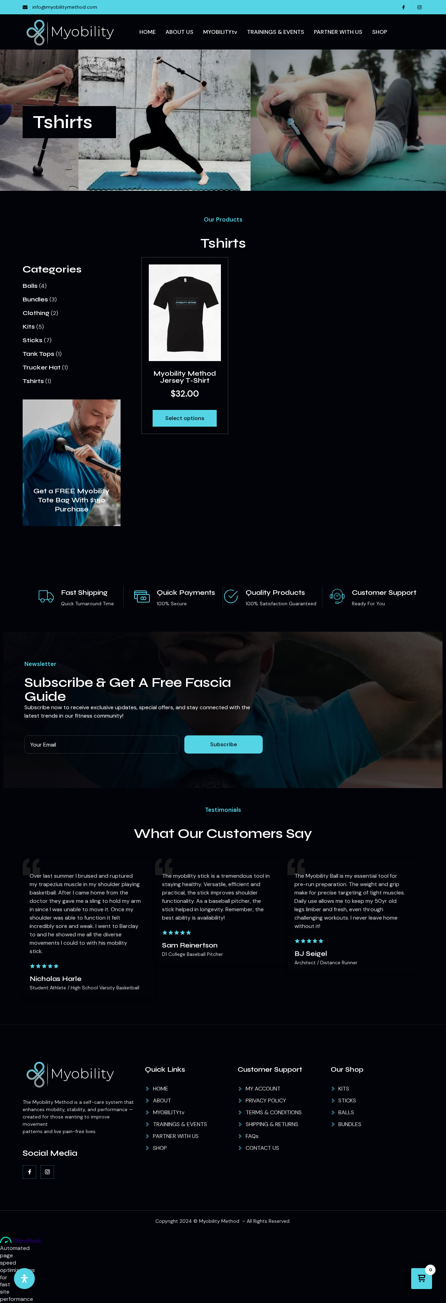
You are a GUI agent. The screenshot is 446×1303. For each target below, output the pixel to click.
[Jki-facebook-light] (29, 1172)
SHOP (379, 32)
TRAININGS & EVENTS (275, 32)
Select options (184, 418)
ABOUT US (179, 32)
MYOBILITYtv (220, 32)
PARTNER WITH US (338, 32)
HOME (147, 32)
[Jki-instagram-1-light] (47, 1172)
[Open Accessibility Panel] (24, 1278)
